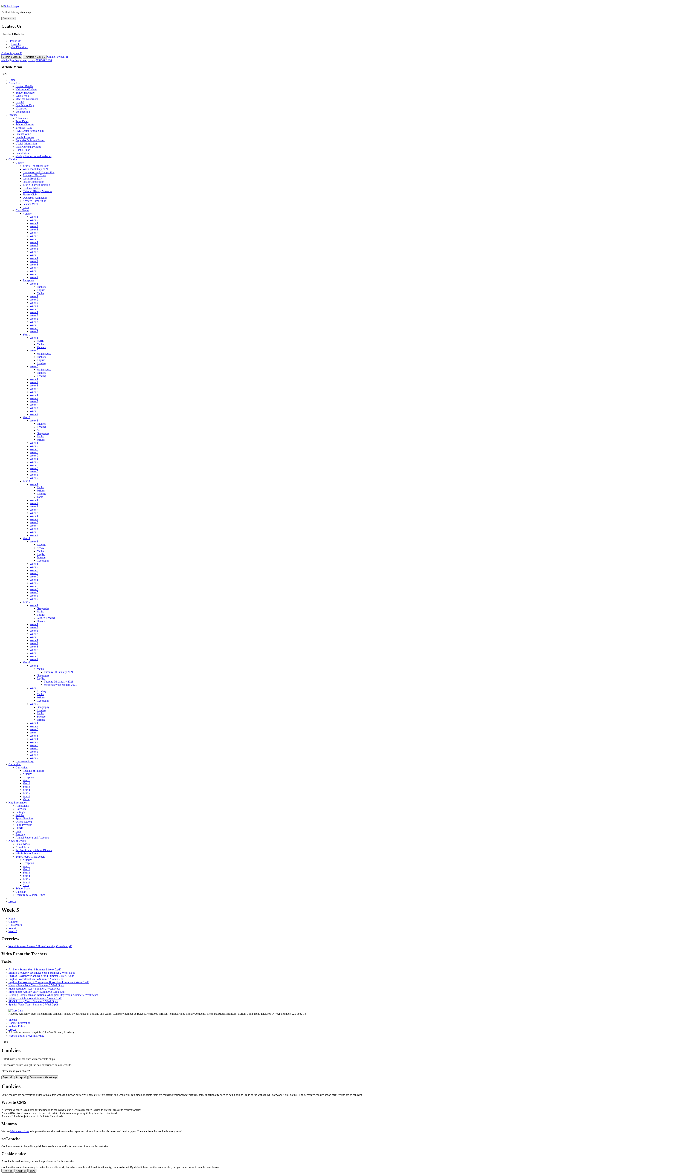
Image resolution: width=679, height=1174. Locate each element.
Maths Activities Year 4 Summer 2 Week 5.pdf (34, 988)
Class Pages (22, 210)
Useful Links (23, 149)
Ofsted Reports (24, 821)
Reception (28, 280)
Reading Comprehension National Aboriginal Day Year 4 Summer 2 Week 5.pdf (53, 994)
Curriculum (14, 764)
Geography (43, 433)
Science (41, 557)
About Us (13, 83)
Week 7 (34, 277)
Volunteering (23, 111)
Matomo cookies (19, 1131)
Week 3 (34, 229)
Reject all (7, 1077)
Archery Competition (34, 200)
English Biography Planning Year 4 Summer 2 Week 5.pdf (41, 975)
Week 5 (34, 235)
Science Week (30, 204)
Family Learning (25, 137)
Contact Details (24, 86)
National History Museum (37, 191)
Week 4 (34, 232)
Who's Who (22, 95)
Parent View (22, 153)
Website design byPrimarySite (26, 1035)
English (41, 289)
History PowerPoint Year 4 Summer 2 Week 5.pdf (36, 985)
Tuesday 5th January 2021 (58, 671)
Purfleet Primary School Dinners (34, 850)
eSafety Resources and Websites (33, 156)
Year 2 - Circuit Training (36, 184)
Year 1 (26, 334)
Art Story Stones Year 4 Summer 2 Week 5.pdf (34, 969)
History (41, 621)
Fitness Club (30, 194)
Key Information (17, 802)
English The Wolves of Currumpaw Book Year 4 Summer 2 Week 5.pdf (48, 982)
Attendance (22, 118)
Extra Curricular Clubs (28, 146)
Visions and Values (26, 89)
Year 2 (26, 417)
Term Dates (22, 121)
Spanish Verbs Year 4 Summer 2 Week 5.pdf (33, 1004)
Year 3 (26, 480)
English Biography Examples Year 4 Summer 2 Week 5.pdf (41, 972)
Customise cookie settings (43, 1077)
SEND (19, 827)
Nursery (27, 213)
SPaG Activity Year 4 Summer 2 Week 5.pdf (33, 1001)
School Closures (25, 124)
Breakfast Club (24, 127)
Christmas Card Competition (38, 172)
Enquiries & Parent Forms (30, 140)
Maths (40, 293)
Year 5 (26, 601)
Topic (40, 496)
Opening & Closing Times (30, 894)
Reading (41, 363)
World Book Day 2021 (35, 168)
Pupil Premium (24, 824)
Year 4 (26, 538)
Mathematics (44, 353)
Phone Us (15, 40)
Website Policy (16, 1026)
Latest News (23, 843)
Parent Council (24, 133)
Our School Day (25, 105)
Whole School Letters (28, 853)
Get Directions (19, 47)
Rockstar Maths (31, 188)
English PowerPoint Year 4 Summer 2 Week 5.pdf (36, 979)
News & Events (17, 840)
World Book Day (32, 178)
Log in (12, 901)
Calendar (21, 891)
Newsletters (22, 847)
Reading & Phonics (33, 770)
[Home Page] (10, 6)
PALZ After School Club (30, 130)
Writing (41, 439)
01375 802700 (44, 60)
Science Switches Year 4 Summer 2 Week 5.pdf (35, 998)
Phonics (41, 286)
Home (11, 79)
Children (13, 159)
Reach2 (20, 102)
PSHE (40, 340)
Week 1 (34, 216)
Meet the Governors (27, 98)
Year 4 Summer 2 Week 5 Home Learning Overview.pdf (40, 946)
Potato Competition (33, 181)
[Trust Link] (15, 1010)
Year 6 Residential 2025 (36, 165)
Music (26, 799)
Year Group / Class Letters (30, 856)
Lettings (20, 812)
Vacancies (21, 108)
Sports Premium (24, 818)
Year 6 (26, 662)
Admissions (22, 805)
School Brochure (25, 92)
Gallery (20, 162)
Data (18, 831)
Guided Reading (46, 617)
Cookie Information (19, 1022)
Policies (20, 815)
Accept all (21, 1077)
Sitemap (13, 1019)
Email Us (16, 44)
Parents (12, 114)
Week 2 (34, 219)
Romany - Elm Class (34, 175)
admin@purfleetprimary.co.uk (18, 60)
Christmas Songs (25, 761)
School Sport (23, 888)
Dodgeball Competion (35, 197)
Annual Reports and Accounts (32, 837)
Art (38, 430)
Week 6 (34, 239)
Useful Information (26, 143)
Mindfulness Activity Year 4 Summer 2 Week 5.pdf (36, 991)
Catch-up (21, 808)
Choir (26, 207)
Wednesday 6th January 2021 (60, 684)
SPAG (40, 547)
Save (32, 1170)
